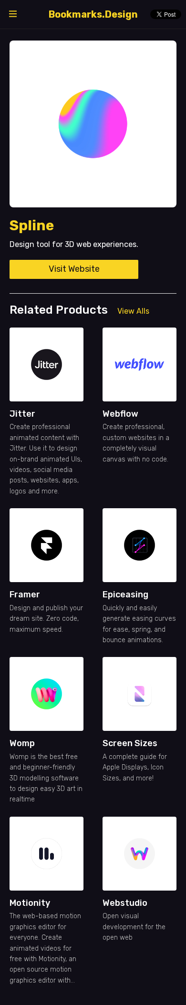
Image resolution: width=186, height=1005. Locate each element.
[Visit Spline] (93, 124)
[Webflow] (139, 364)
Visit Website (74, 269)
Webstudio (125, 903)
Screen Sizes (130, 743)
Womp (22, 743)
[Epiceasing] (139, 545)
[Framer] (46, 545)
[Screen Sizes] (139, 694)
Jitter (22, 414)
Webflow (120, 414)
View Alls (133, 311)
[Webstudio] (139, 854)
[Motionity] (46, 854)
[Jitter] (46, 364)
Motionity (30, 903)
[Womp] (46, 694)
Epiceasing (125, 594)
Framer (25, 594)
